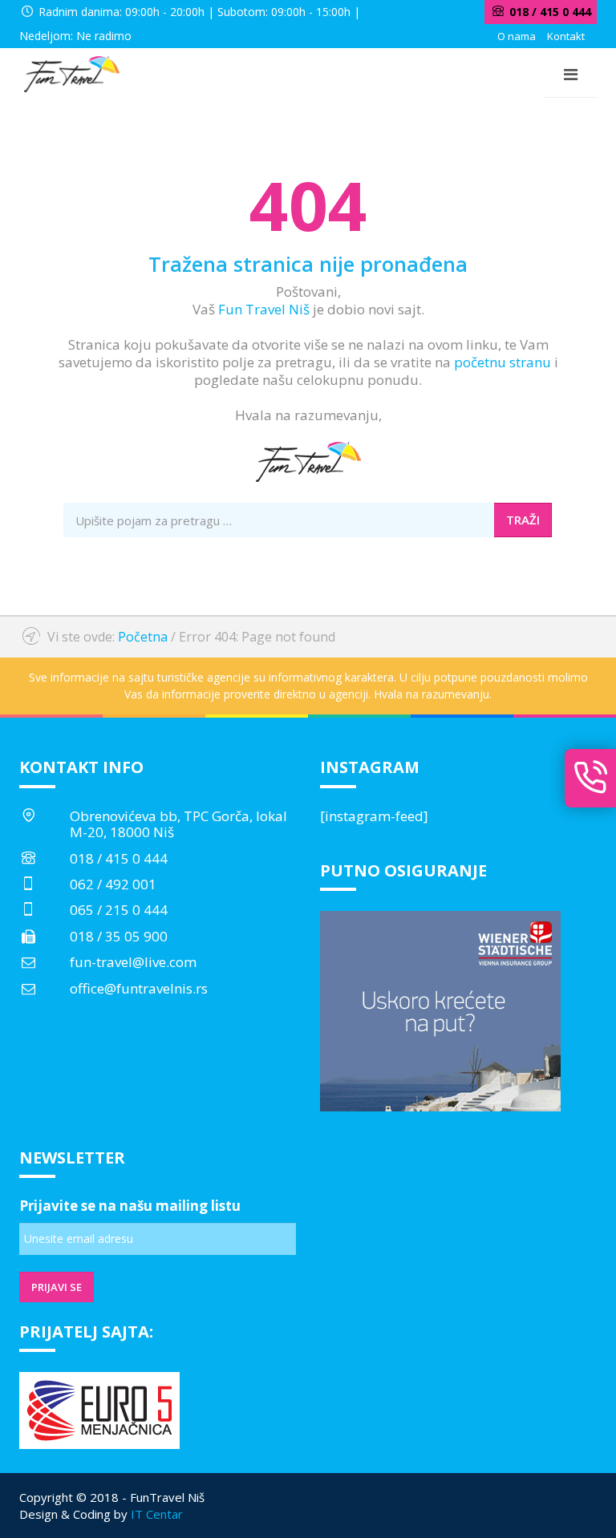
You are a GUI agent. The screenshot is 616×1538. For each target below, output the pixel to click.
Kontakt (566, 36)
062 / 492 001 (113, 884)
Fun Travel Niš (264, 309)
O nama (516, 36)
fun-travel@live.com (133, 962)
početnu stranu (502, 362)
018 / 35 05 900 (119, 936)
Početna (143, 637)
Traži (523, 520)
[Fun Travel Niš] (71, 72)
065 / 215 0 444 (119, 910)
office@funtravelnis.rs (139, 988)
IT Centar (157, 1514)
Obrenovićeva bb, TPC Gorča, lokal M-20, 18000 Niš (178, 824)
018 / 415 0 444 (119, 858)
